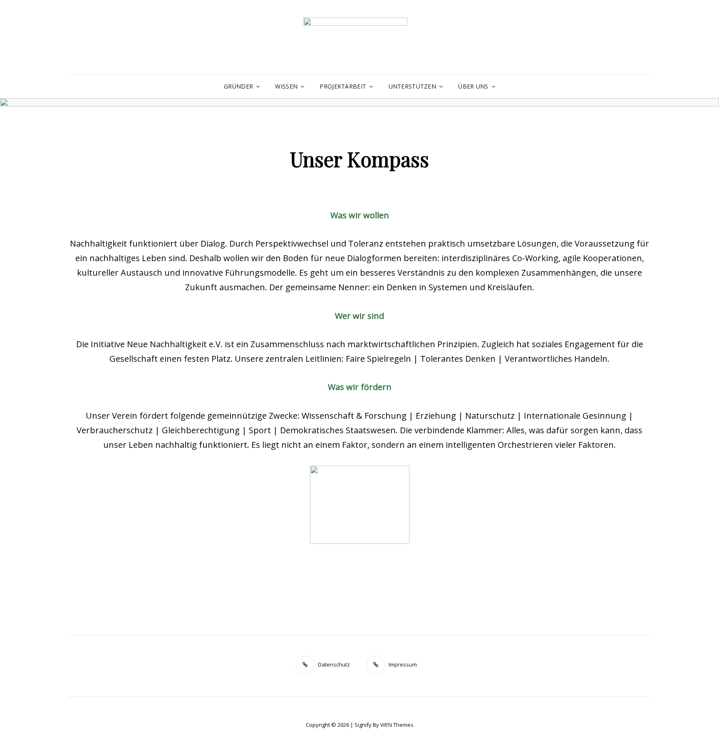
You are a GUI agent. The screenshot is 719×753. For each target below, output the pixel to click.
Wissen (286, 86)
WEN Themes (397, 724)
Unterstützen (412, 86)
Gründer (238, 86)
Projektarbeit (343, 86)
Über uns (473, 86)
